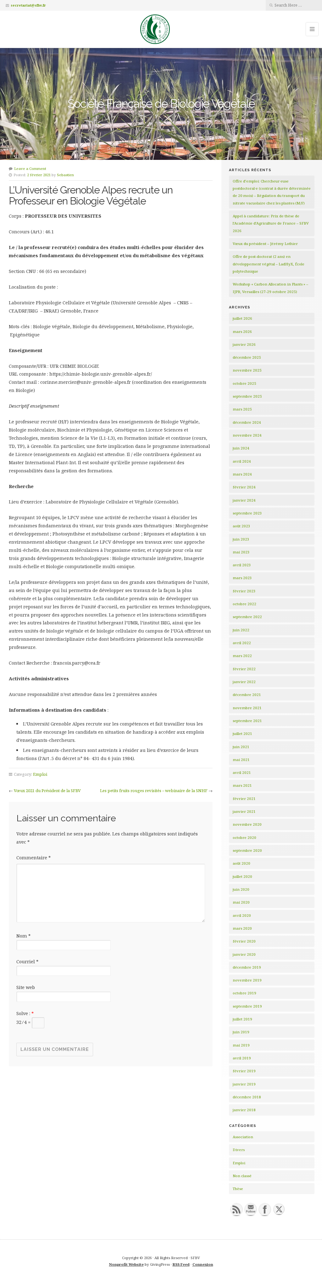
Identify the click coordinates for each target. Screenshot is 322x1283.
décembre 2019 (247, 967)
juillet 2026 (242, 318)
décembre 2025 (247, 357)
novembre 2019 (247, 980)
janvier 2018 (244, 1109)
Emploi (40, 774)
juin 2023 (241, 539)
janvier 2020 (244, 954)
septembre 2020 (247, 850)
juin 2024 (241, 448)
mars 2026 (242, 331)
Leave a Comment (30, 168)
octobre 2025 (244, 383)
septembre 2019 (247, 1006)
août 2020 (241, 863)
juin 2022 (241, 630)
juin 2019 (241, 1032)
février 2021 (244, 798)
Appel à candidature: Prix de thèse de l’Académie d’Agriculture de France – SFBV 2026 (271, 223)
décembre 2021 (247, 694)
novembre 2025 (247, 370)
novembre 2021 (247, 707)
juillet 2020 (242, 876)
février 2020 (244, 941)
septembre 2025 (247, 396)
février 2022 (244, 668)
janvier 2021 (244, 811)
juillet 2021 (242, 733)
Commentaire (33, 858)
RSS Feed (181, 1264)
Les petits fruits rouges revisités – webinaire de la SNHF (154, 790)
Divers (239, 1149)
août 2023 (241, 526)
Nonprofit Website (126, 1264)
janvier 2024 (244, 500)
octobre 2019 (244, 993)
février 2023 (244, 591)
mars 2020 (242, 928)
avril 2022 (242, 642)
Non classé (242, 1175)
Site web (25, 987)
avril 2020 (242, 915)
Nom (23, 936)
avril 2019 (242, 1058)
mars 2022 (242, 655)
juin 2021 (241, 746)
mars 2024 (242, 474)
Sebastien (65, 174)
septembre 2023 (247, 513)
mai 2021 (241, 759)
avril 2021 (242, 772)
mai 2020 (241, 902)
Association (243, 1136)
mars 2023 (242, 577)
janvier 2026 (244, 344)
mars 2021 (242, 785)
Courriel (27, 962)
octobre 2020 (244, 837)
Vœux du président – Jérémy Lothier (265, 243)
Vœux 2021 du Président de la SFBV (47, 790)
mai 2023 (241, 552)
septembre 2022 (247, 616)
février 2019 (244, 1070)
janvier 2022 (244, 681)
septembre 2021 (247, 720)
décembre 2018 (247, 1097)
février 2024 (244, 487)
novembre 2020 (247, 824)
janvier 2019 (244, 1084)
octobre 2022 (244, 603)
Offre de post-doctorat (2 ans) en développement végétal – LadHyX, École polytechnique (268, 264)
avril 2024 (242, 461)
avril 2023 (242, 565)
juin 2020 (241, 889)
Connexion (202, 1264)
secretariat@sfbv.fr (28, 5)
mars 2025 (242, 409)
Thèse (238, 1188)
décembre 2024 (247, 422)
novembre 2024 (247, 435)
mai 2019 (241, 1045)
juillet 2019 (242, 1019)
